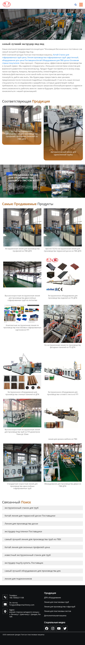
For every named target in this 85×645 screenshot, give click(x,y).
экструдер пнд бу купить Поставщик (24, 562)
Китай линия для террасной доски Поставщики (30, 515)
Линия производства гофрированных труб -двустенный (52, 57)
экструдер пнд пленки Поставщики (23, 531)
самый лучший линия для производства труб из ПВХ (33, 539)
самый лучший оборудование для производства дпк (33, 570)
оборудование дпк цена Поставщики (19, 60)
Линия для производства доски (21, 523)
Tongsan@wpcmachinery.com (21, 605)
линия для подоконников (18, 578)
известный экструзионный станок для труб (28, 555)
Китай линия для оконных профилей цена (27, 547)
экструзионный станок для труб (22, 507)
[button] (78, 133)
